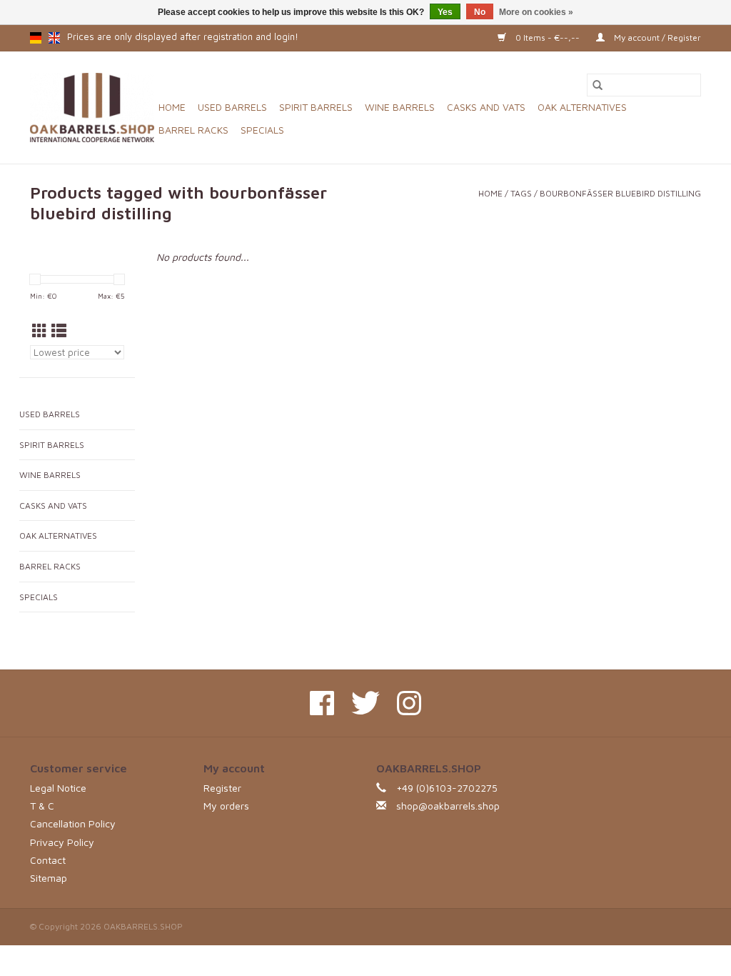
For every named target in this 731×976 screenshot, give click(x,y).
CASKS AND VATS (486, 107)
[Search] (597, 85)
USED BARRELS (232, 107)
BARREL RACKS (193, 130)
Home (172, 107)
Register (222, 788)
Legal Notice (58, 788)
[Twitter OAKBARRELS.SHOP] (365, 703)
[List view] (58, 330)
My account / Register (656, 37)
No (479, 12)
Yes (445, 12)
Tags (521, 193)
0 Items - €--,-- (547, 37)
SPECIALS (262, 130)
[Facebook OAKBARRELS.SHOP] (322, 703)
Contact (48, 860)
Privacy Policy (62, 842)
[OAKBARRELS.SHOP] (92, 107)
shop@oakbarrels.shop (448, 806)
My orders (226, 806)
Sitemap (48, 878)
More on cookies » (536, 12)
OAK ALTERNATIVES (582, 107)
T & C (42, 806)
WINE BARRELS (400, 107)
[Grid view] (39, 330)
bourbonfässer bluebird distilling (620, 193)
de (35, 38)
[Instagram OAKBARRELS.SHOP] (409, 703)
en (54, 38)
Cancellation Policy (73, 823)
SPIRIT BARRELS (316, 107)
